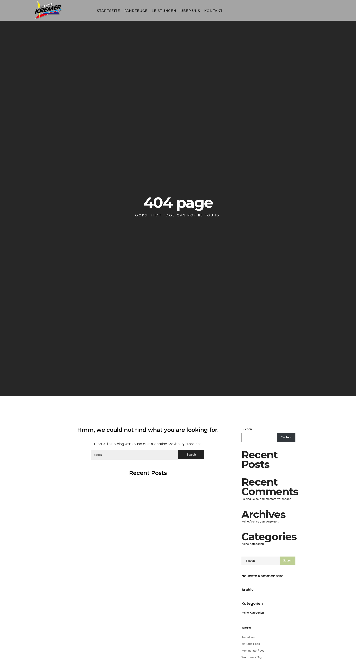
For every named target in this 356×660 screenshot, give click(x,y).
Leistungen (164, 11)
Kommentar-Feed (253, 650)
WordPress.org (251, 657)
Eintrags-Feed (250, 643)
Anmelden (248, 637)
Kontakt (213, 11)
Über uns (190, 11)
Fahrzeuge (136, 11)
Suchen (246, 429)
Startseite (108, 11)
